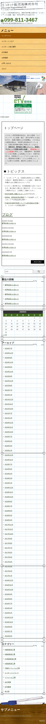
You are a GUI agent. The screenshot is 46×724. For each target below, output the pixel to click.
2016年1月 (8, 613)
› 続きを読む (37, 262)
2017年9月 (8, 538)
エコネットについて (12, 673)
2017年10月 (9, 534)
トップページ (6, 36)
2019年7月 (8, 464)
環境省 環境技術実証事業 (14, 197)
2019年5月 (8, 469)
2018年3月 (8, 520)
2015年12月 (9, 617)
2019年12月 (9, 455)
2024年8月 (8, 367)
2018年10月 (9, 497)
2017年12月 (9, 525)
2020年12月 (9, 423)
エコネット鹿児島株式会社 (23, 6)
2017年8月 (8, 543)
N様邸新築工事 (10, 654)
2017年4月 (8, 562)
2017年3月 (8, 566)
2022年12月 (9, 381)
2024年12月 (9, 362)
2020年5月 (8, 441)
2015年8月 (8, 627)
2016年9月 (8, 594)
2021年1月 (8, 418)
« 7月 (5, 335)
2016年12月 (9, 580)
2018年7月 (8, 506)
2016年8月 (8, 599)
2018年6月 (8, 511)
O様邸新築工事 (10, 663)
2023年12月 (9, 371)
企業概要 (5, 58)
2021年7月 (8, 413)
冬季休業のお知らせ (9, 231)
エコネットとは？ (8, 41)
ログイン (42, 720)
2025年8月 (8, 358)
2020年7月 (8, 436)
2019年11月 (9, 460)
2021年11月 (9, 404)
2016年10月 (9, 589)
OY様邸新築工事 (10, 659)
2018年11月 (9, 492)
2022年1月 (8, 395)
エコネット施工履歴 (9, 47)
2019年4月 (8, 474)
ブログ (4, 69)
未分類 (7, 691)
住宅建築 (5, 52)
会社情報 (8, 682)
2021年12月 (9, 399)
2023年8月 (8, 376)
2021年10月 (9, 409)
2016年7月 (8, 603)
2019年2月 (8, 478)
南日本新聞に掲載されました (15, 194)
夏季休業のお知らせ (9, 223)
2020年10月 (9, 432)
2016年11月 (9, 585)
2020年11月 (9, 427)
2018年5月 (8, 515)
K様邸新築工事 (10, 650)
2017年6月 (8, 552)
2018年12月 (9, 487)
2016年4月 (8, 608)
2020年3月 (8, 446)
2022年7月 (8, 390)
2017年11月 (9, 529)
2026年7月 (8, 348)
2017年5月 (8, 557)
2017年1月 (8, 576)
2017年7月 (8, 548)
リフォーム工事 (10, 677)
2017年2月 (8, 571)
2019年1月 (8, 483)
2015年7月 (8, 631)
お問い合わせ (6, 63)
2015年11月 (9, 622)
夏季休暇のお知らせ (9, 255)
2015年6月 (8, 636)
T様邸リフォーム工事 (12, 668)
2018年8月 (8, 501)
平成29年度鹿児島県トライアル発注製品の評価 (21, 203)
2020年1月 (8, 450)
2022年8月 (8, 385)
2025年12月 (9, 353)
